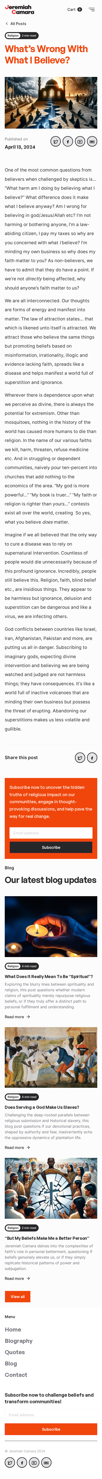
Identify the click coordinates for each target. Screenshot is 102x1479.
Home (13, 1329)
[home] (19, 9)
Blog (11, 1363)
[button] (74, 9)
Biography (18, 1340)
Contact (16, 1374)
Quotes (15, 1352)
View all (18, 1296)
